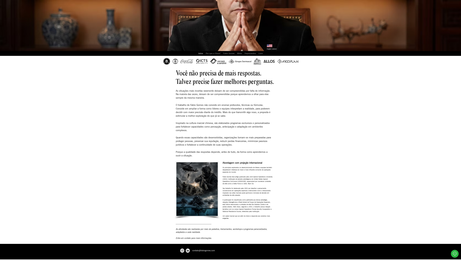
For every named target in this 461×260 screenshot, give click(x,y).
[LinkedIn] (188, 251)
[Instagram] (182, 251)
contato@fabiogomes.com (203, 250)
